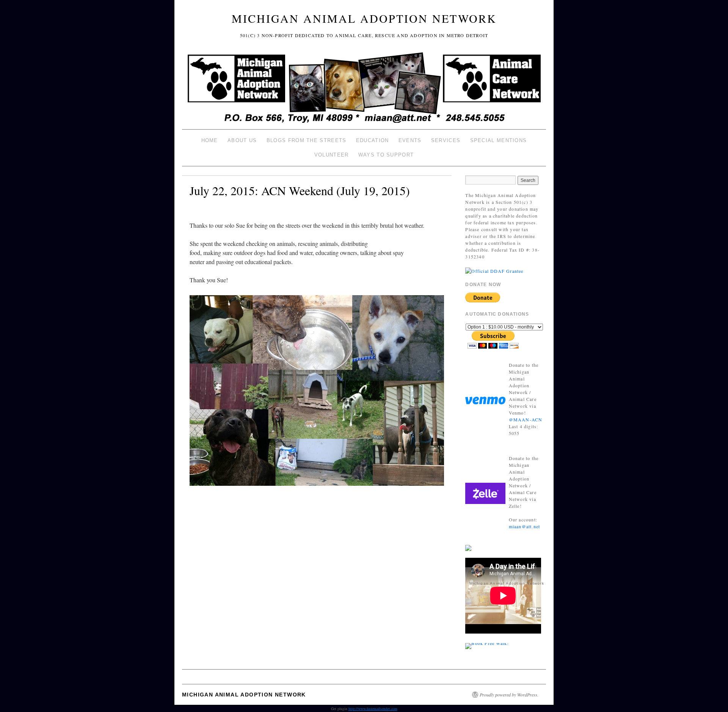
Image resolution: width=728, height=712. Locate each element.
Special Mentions (498, 140)
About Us (242, 140)
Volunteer (331, 155)
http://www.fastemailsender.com (372, 708)
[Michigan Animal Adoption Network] (364, 88)
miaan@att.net (524, 526)
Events (410, 140)
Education (372, 140)
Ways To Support (386, 155)
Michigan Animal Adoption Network (364, 18)
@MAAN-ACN (526, 419)
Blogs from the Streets (307, 140)
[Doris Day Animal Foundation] (494, 270)
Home (209, 140)
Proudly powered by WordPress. (509, 695)
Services (445, 140)
